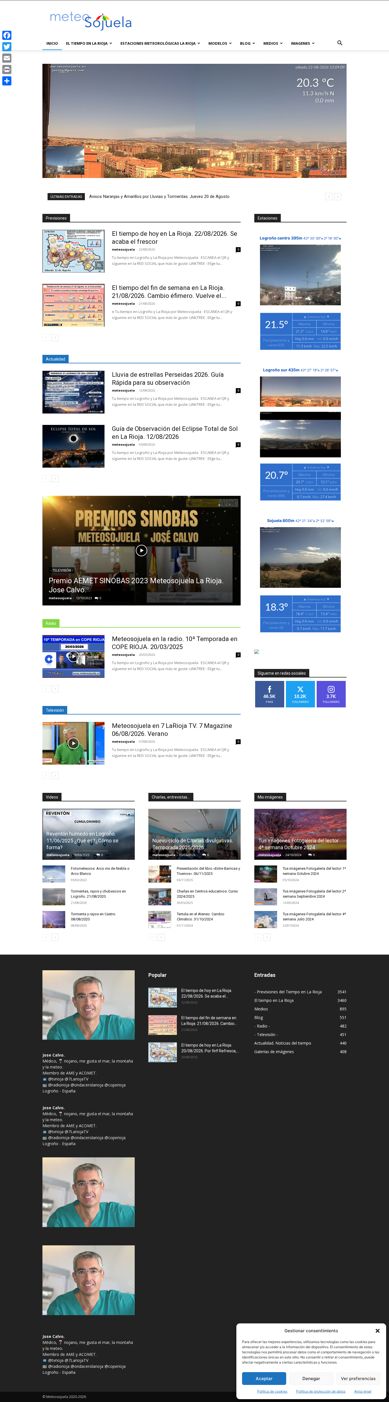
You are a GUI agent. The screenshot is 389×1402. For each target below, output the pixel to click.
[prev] (328, 196)
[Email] (7, 58)
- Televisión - (62, 570)
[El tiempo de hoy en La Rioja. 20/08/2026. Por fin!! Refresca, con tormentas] (162, 1052)
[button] (377, 1331)
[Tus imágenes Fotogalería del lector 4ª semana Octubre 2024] (300, 834)
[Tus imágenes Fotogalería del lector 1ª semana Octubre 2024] (265, 874)
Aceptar (264, 1378)
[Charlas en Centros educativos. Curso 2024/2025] (159, 896)
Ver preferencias (358, 1378)
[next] (337, 196)
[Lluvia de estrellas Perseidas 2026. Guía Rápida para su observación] (73, 392)
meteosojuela (123, 249)
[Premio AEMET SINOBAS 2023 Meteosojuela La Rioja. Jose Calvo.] (141, 550)
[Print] (7, 69)
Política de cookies (272, 1391)
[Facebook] (7, 35)
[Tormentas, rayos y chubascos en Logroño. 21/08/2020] (53, 896)
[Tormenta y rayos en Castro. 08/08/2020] (53, 919)
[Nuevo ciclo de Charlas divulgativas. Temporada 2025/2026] (194, 834)
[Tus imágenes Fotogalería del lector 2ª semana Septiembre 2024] (265, 896)
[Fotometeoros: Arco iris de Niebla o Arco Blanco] (53, 874)
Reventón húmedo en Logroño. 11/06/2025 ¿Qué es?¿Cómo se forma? (82, 840)
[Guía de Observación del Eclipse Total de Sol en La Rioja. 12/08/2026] (73, 446)
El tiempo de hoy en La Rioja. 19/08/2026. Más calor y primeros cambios (156, 196)
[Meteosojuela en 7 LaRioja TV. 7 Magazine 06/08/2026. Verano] (73, 743)
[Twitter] (7, 46)
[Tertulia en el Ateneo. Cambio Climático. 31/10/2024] (159, 919)
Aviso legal (362, 1391)
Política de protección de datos (320, 1391)
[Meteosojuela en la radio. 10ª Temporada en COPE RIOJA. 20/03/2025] (73, 656)
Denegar (311, 1378)
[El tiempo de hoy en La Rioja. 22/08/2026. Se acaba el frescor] (73, 251)
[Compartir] (7, 81)
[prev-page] (46, 337)
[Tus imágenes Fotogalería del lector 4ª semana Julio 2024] (265, 919)
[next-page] (55, 337)
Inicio (52, 43)
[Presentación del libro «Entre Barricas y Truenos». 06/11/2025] (159, 874)
